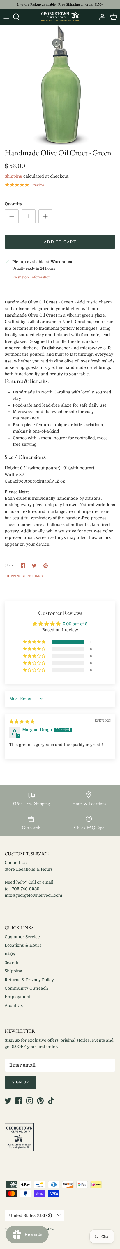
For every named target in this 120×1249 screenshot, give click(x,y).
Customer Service (22, 936)
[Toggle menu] (6, 17)
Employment (18, 996)
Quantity (13, 204)
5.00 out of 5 (75, 624)
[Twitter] (8, 1100)
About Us (14, 1005)
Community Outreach (26, 988)
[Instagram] (29, 1100)
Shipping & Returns (24, 576)
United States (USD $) (30, 1215)
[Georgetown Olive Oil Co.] (60, 17)
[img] (21, 721)
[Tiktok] (51, 1100)
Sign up (20, 1082)
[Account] (100, 17)
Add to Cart (60, 242)
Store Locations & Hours (29, 869)
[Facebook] (18, 1100)
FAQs (10, 954)
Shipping (13, 176)
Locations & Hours (23, 945)
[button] (34, 642)
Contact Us (16, 862)
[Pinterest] (40, 1100)
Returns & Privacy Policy (29, 979)
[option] (60, 85)
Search (11, 962)
